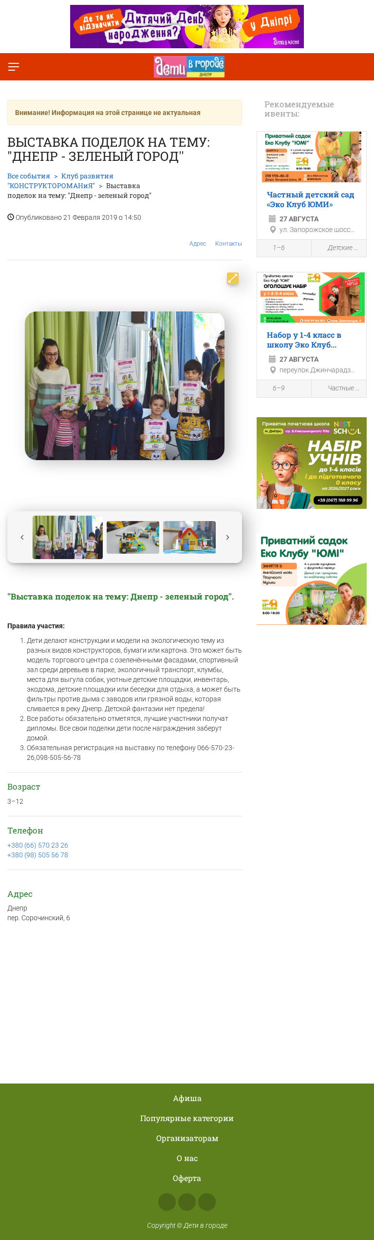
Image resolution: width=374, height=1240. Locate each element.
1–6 (279, 248)
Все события (28, 175)
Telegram (207, 1202)
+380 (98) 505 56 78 (37, 855)
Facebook (167, 1202)
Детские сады (344, 248)
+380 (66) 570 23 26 (37, 845)
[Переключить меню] (13, 66)
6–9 (279, 388)
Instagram (187, 1202)
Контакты (228, 243)
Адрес (197, 243)
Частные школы (344, 388)
